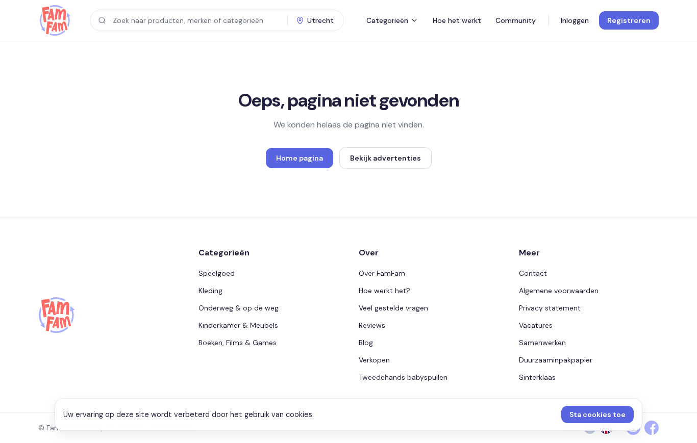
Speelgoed (216, 273)
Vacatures (536, 325)
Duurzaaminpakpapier (555, 359)
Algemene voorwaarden (559, 290)
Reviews (372, 325)
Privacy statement (550, 307)
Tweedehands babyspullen (403, 377)
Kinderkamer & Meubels (238, 325)
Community (515, 20)
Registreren (629, 20)
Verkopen (374, 359)
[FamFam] (54, 20)
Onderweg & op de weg (238, 307)
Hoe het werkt (457, 20)
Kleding (210, 290)
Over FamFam (382, 273)
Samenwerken (542, 342)
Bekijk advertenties (385, 158)
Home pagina (299, 158)
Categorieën (387, 20)
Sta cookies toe (597, 414)
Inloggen (575, 20)
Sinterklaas (537, 377)
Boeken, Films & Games (237, 342)
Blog (366, 342)
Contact (533, 273)
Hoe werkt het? (384, 290)
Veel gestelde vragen (393, 307)
